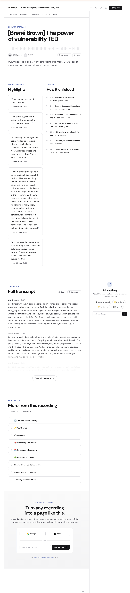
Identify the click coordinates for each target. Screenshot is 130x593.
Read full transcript (43, 378)
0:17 (23, 300)
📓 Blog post (117, 307)
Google (33, 534)
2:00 (25, 107)
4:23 (25, 232)
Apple (59, 534)
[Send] (124, 314)
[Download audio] (106, 7)
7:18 (25, 263)
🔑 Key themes (103, 307)
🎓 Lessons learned (103, 302)
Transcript (46, 14)
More (55, 14)
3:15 (25, 162)
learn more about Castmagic (44, 557)
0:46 (23, 333)
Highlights (13, 14)
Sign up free (115, 7)
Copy (63, 292)
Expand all (14, 411)
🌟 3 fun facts (119, 302)
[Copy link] (90, 7)
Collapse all (27, 411)
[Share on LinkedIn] (101, 7)
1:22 (23, 363)
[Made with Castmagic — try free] (13, 8)
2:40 (25, 127)
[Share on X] (95, 7)
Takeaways (35, 14)
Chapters (23, 14)
